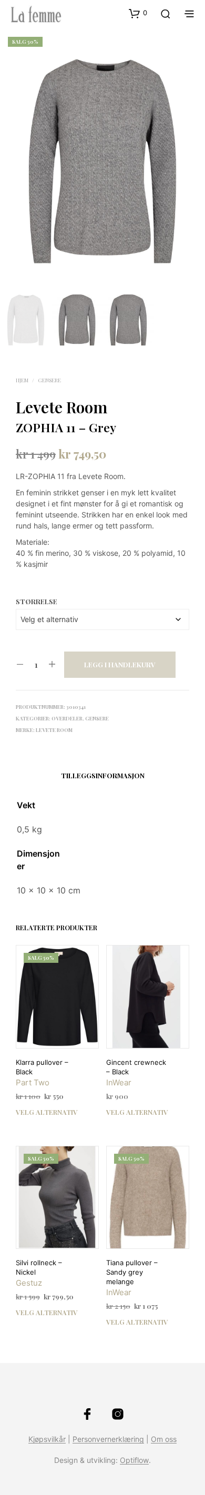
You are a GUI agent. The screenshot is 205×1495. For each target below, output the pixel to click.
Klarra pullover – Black (42, 1067)
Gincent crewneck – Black (136, 1067)
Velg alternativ (47, 1111)
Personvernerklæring (108, 1439)
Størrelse (36, 601)
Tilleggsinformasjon (103, 775)
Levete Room (61, 407)
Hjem (22, 380)
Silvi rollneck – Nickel (39, 1267)
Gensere (49, 380)
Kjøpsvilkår (47, 1439)
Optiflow (134, 1460)
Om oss (164, 1439)
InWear (118, 1082)
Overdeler (67, 718)
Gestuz (29, 1283)
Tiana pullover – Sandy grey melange (132, 1272)
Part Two (32, 1082)
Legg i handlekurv (120, 664)
